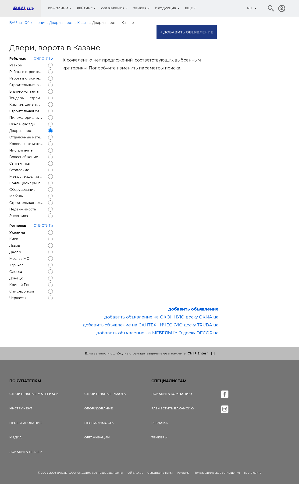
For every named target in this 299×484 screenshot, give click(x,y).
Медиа (15, 437)
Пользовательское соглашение (217, 472)
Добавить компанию (171, 394)
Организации (97, 437)
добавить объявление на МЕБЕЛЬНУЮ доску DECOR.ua (157, 333)
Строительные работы (105, 394)
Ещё (189, 8)
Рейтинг (85, 8)
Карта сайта (252, 472)
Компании (58, 8)
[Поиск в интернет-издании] (271, 8)
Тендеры (141, 8)
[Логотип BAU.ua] (27, 8)
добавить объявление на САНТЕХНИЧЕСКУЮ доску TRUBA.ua (151, 325)
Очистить (43, 58)
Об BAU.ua (135, 472)
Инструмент (20, 408)
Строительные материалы (34, 394)
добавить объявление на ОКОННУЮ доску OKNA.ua (161, 317)
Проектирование (25, 423)
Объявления (113, 8)
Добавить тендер (25, 452)
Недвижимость (99, 423)
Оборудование (98, 408)
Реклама (159, 423)
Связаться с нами (160, 472)
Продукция (165, 8)
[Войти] (282, 8)
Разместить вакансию (172, 408)
